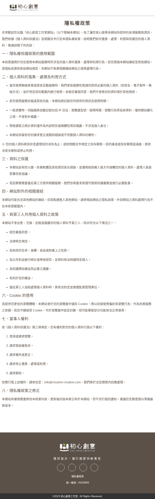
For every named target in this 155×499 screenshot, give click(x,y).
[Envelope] (83, 467)
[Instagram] (72, 467)
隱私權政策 (77, 476)
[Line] (94, 467)
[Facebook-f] (61, 467)
